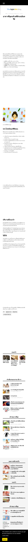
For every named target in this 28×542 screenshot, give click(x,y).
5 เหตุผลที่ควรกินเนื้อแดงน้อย (17, 516)
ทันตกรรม (15, 312)
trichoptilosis (14, 396)
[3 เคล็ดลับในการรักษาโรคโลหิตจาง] (22, 357)
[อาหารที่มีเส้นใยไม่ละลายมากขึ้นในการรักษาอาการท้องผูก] (14, 357)
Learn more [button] (5, 535)
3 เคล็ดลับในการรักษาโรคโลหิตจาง (22, 362)
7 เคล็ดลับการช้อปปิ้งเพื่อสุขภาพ (18, 498)
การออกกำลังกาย (7, 314)
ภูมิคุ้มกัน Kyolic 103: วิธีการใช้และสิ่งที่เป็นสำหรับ (17, 446)
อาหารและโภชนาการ (14, 13)
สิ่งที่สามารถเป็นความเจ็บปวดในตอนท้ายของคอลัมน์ (17, 409)
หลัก (7, 13)
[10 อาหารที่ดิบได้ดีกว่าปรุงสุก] (6, 357)
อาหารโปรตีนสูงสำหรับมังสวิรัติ (17, 389)
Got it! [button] (4, 539)
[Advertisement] (14, 35)
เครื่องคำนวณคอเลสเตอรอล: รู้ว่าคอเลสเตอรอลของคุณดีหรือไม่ (17, 402)
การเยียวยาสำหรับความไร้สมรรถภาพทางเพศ (16, 384)
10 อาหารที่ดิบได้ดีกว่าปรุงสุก (6, 361)
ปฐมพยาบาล (8, 312)
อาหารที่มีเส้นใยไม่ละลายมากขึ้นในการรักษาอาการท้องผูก (14, 363)
